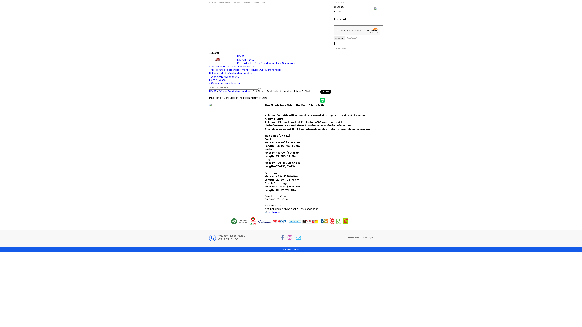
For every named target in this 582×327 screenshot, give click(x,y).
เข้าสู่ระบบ (340, 2)
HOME (240, 56)
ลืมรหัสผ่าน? (352, 38)
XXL (286, 199)
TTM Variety (259, 2)
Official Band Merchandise (224, 83)
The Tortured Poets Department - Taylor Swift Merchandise (245, 70)
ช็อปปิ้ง (247, 2)
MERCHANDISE (245, 59)
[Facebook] (282, 237)
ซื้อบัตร (237, 2)
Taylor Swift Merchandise (224, 76)
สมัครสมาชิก (341, 48)
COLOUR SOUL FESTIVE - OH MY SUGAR (232, 66)
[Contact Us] (298, 237)
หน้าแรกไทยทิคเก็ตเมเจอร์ (219, 2)
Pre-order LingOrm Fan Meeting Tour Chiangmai (266, 63)
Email (337, 11)
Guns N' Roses (217, 80)
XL (280, 199)
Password (340, 19)
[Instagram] (290, 237)
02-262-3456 (228, 239)
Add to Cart (274, 212)
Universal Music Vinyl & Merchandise (230, 73)
